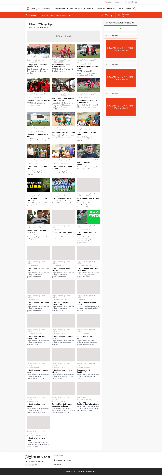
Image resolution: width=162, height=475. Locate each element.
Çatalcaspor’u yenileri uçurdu (38, 100)
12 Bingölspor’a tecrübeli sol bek (37, 167)
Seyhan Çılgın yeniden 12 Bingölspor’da (86, 163)
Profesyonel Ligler (57, 60)
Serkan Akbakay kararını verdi (86, 337)
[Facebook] (126, 2)
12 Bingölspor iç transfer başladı (36, 405)
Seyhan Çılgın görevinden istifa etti (36, 231)
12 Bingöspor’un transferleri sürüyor (62, 371)
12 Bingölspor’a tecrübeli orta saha (88, 133)
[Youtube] (136, 2)
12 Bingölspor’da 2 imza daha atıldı (38, 303)
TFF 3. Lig (67, 60)
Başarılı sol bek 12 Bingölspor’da (83, 371)
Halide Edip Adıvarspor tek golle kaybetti (87, 101)
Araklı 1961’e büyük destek (62, 198)
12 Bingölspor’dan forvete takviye (62, 269)
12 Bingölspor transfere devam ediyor (36, 337)
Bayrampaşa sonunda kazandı (63, 132)
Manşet (42, 60)
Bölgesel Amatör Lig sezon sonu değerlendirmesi (62, 405)
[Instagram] (132, 2)
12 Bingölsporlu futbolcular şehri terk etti (37, 65)
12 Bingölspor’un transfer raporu (86, 303)
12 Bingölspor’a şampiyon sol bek (38, 269)
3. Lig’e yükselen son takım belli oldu (37, 199)
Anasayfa (32, 27)
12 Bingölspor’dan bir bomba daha (62, 337)
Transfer (91, 128)
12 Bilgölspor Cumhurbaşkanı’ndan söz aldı (88, 403)
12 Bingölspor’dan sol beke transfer (62, 167)
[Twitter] (129, 2)
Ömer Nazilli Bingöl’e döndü (62, 232)
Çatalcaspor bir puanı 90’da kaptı (37, 135)
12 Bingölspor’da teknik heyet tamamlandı (88, 269)
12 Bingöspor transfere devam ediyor (60, 303)
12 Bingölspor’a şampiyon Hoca (36, 439)
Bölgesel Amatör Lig (33, 60)
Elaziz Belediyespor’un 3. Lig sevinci (88, 199)
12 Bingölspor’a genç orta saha (86, 233)
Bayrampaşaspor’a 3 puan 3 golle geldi (87, 67)
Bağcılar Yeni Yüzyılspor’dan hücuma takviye (56, 15)
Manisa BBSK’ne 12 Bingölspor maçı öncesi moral (63, 99)
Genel (78, 397)
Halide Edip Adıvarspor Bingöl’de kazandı (61, 65)
